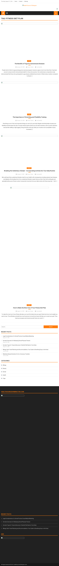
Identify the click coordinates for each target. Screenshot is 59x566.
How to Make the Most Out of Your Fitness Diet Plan (29, 308)
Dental (4, 371)
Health (29, 168)
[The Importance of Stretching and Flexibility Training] (29, 97)
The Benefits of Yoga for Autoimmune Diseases (29, 63)
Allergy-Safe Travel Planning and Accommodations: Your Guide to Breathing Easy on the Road (25, 349)
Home (16, 1)
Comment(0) (39, 67)
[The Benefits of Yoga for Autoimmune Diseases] (29, 40)
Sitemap (26, 1)
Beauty (4, 368)
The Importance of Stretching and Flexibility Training (29, 117)
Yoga (29, 60)
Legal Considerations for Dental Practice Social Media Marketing (18, 336)
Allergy (4, 365)
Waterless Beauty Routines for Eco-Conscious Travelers (16, 354)
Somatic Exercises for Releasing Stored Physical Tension (16, 340)
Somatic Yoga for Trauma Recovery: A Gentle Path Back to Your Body (19, 345)
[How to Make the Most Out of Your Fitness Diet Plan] (29, 245)
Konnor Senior (30, 67)
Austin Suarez (30, 311)
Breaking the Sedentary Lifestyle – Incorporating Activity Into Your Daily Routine (29, 171)
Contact (20, 1)
